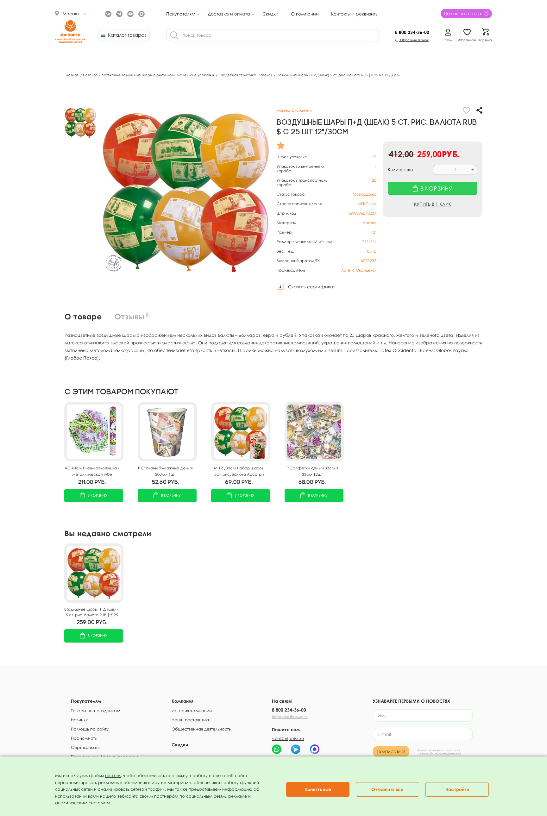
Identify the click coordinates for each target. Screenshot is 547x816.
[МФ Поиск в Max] (140, 13)
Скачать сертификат (311, 286)
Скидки (270, 13)
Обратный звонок (414, 40)
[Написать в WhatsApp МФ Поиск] (276, 749)
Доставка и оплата (229, 14)
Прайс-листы (84, 738)
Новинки (79, 719)
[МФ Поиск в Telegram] (118, 13)
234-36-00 (412, 32)
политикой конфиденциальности (440, 753)
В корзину (97, 495)
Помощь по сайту (90, 728)
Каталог (90, 75)
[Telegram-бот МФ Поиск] (295, 749)
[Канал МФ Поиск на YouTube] (129, 13)
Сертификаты (85, 747)
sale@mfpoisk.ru (288, 738)
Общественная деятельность (201, 728)
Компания (182, 701)
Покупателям (180, 14)
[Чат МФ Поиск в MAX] (314, 749)
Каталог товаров (126, 35)
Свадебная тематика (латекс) (245, 75)
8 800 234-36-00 (289, 709)
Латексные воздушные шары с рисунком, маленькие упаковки (158, 75)
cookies (113, 775)
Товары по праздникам (95, 710)
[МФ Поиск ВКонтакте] (107, 13)
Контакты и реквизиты (354, 13)
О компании (305, 13)
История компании (192, 710)
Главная (72, 75)
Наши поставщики (191, 719)
